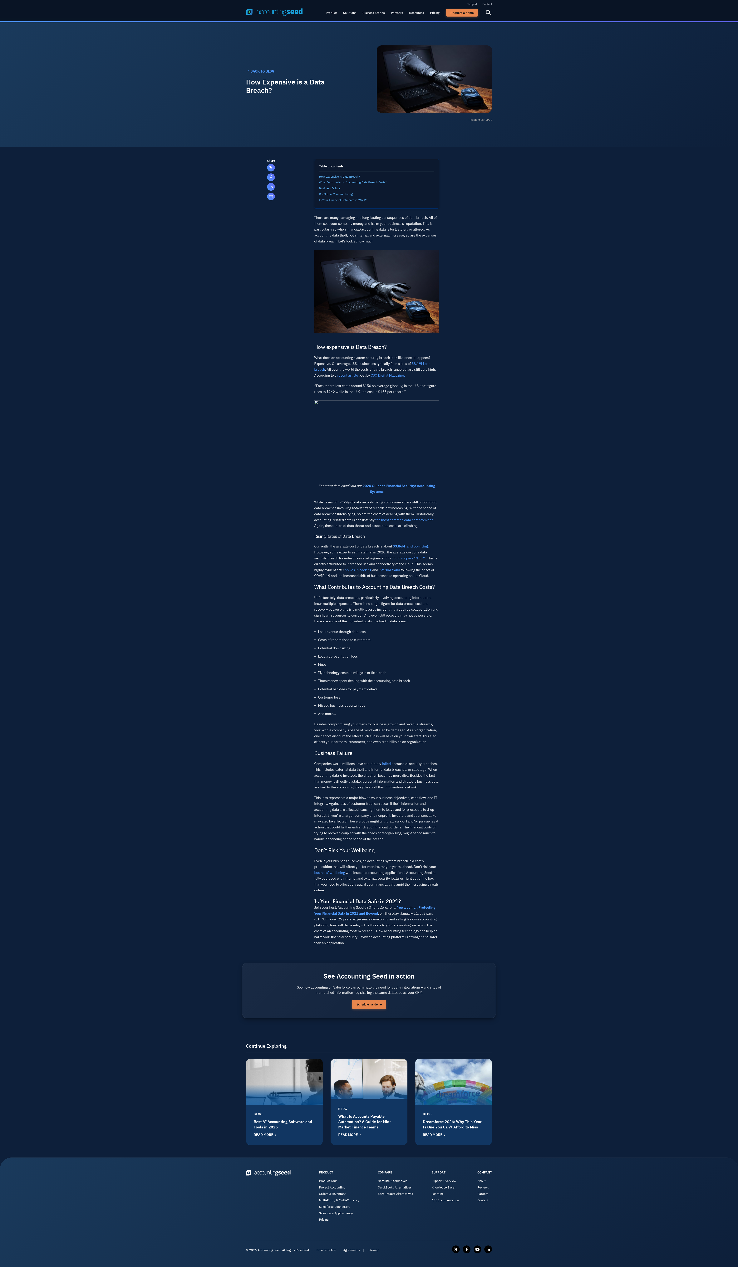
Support (472, 4)
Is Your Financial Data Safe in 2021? (343, 200)
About (481, 1181)
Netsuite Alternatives (392, 1181)
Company (484, 1172)
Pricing (435, 13)
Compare (385, 1172)
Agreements (351, 1250)
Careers (482, 1194)
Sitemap (373, 1250)
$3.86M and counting (410, 546)
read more (263, 1134)
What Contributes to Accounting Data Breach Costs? (353, 182)
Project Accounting (332, 1187)
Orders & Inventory (332, 1194)
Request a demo (462, 13)
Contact (487, 4)
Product (331, 13)
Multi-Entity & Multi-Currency (339, 1200)
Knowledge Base (443, 1187)
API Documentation (445, 1200)
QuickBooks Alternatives (395, 1187)
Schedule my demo (369, 1004)
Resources (416, 13)
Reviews (483, 1187)
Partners (397, 13)
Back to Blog (262, 71)
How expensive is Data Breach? (340, 176)
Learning (438, 1194)
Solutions (349, 13)
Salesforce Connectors (334, 1206)
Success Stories (373, 13)
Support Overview (444, 1181)
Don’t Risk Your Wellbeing (336, 194)
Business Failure (329, 188)
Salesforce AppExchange (336, 1213)
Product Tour (328, 1181)
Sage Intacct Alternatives (395, 1194)
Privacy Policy (326, 1250)
